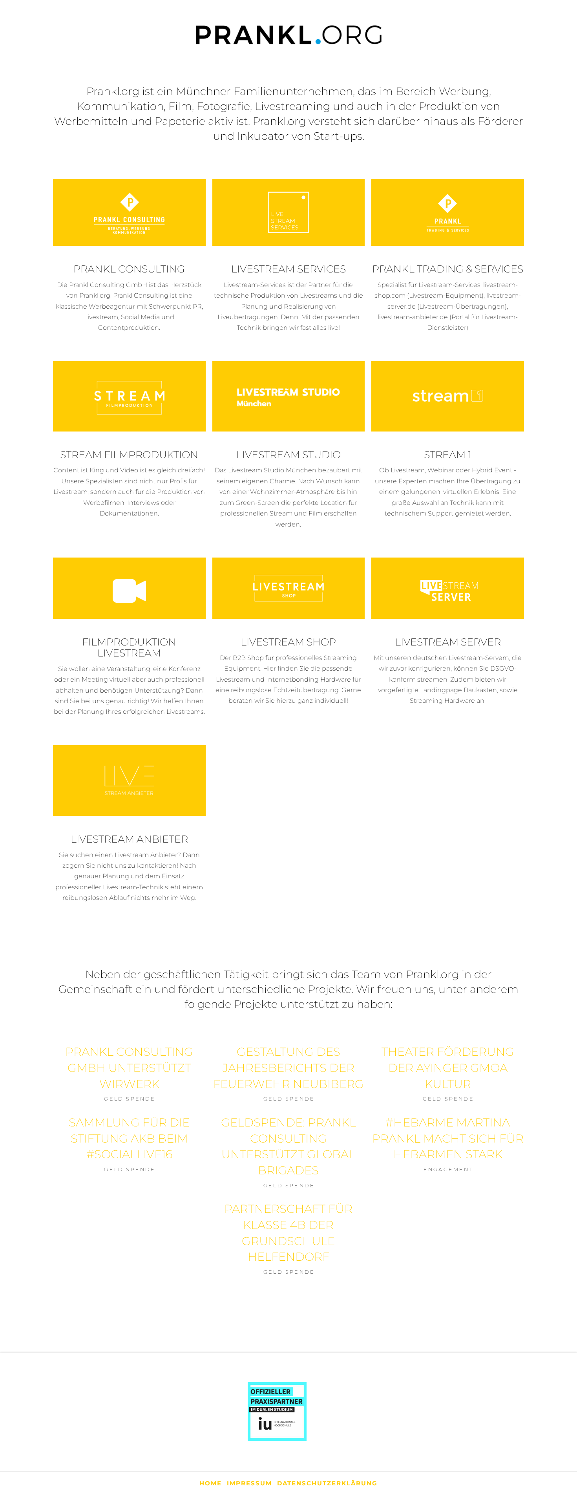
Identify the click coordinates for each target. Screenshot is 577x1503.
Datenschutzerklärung (327, 1483)
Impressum (249, 1483)
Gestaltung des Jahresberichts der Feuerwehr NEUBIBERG (288, 1068)
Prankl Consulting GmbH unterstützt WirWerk (129, 1068)
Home (210, 1483)
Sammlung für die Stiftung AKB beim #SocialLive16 (129, 1138)
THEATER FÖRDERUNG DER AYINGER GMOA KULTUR (448, 1068)
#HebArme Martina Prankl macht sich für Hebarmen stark (448, 1138)
